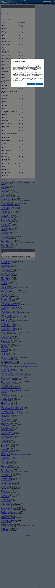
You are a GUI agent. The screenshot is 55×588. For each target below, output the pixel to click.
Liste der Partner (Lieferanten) (17, 80)
